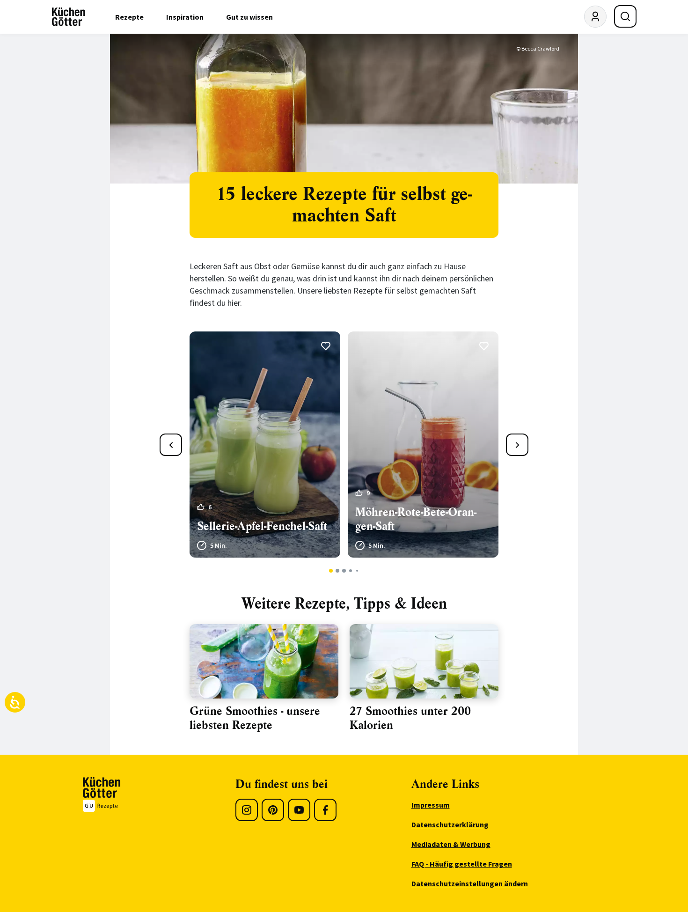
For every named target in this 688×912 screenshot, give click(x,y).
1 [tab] (331, 571)
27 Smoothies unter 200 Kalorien (410, 718)
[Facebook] (325, 810)
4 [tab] (350, 570)
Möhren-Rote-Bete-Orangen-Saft (415, 519)
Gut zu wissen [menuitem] (249, 17)
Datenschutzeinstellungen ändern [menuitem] (469, 883)
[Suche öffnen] (625, 16)
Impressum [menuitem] (430, 804)
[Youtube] (299, 810)
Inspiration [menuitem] (185, 17)
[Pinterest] (273, 810)
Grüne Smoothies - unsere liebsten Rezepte (255, 718)
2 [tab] (337, 571)
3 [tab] (344, 571)
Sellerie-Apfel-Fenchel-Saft (262, 526)
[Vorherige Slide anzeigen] (171, 445)
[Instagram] (246, 810)
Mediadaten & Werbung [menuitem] (450, 844)
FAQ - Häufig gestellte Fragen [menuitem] (461, 863)
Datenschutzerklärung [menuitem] (450, 824)
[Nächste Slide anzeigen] (517, 445)
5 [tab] (357, 571)
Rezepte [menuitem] (129, 17)
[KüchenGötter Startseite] (68, 17)
